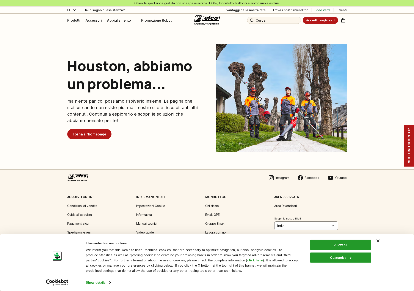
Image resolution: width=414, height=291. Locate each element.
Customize (338, 257)
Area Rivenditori (285, 206)
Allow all (340, 245)
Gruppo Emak (214, 223)
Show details (95, 282)
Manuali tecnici (146, 223)
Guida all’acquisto (79, 214)
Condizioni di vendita (82, 206)
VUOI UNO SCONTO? (408, 145)
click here (255, 260)
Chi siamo (212, 206)
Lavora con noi (215, 232)
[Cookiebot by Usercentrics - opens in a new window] (57, 282)
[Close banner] (378, 240)
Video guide (145, 232)
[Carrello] (343, 20)
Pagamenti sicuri (78, 223)
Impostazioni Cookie (150, 206)
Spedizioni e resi (79, 232)
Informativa (144, 214)
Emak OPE (212, 214)
